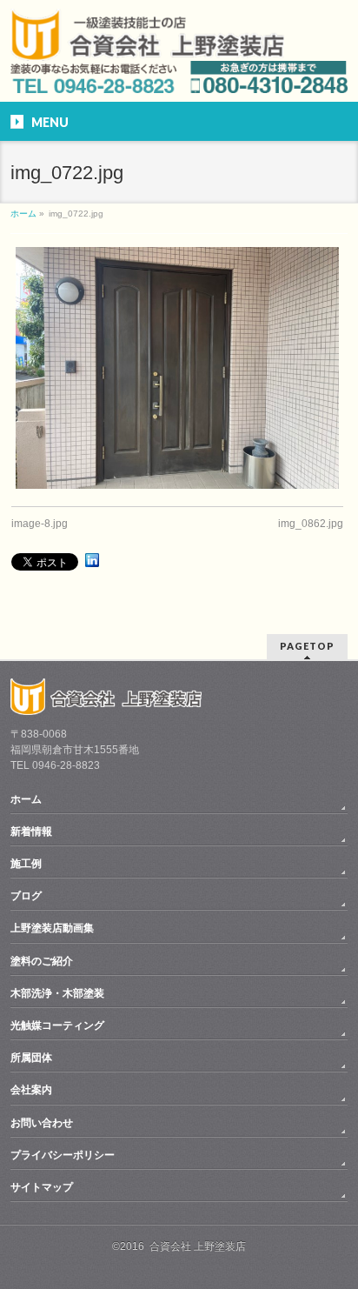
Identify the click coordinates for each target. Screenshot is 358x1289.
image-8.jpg (39, 524)
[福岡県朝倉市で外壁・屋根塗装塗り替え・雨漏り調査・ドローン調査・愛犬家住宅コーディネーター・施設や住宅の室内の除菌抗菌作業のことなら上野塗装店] (146, 50)
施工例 (26, 864)
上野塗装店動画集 (52, 928)
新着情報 (31, 831)
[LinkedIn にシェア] (92, 560)
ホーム (26, 799)
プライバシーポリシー (62, 1155)
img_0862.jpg (310, 524)
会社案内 (31, 1090)
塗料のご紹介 (41, 961)
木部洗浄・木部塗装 (57, 993)
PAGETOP (307, 645)
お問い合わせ (41, 1123)
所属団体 (31, 1058)
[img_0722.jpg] (177, 368)
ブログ (26, 896)
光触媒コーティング (57, 1025)
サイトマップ (41, 1187)
